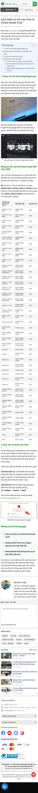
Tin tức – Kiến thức (8, 643)
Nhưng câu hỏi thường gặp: (13, 59)
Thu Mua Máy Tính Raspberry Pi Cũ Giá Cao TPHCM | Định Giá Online (24, 663)
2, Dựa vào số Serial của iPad (13, 56)
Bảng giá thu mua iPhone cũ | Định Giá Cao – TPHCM (24, 655)
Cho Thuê (13, 636)
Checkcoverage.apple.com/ (11, 498)
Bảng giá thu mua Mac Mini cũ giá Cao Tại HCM (24, 681)
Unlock (26, 643)
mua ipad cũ (13, 31)
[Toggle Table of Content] (32, 45)
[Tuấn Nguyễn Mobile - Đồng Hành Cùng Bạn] (9, 3)
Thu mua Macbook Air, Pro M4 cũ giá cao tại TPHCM (25, 689)
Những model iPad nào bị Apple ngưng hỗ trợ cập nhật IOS (20, 65)
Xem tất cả (33, 650)
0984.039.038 (13, 705)
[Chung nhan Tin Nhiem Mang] (22, 756)
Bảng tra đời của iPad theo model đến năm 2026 (17, 52)
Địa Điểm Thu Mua (7, 639)
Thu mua (18, 639)
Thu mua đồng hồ (29, 639)
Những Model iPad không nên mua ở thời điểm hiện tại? (20, 69)
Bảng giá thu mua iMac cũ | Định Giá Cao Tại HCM (25, 673)
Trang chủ (4, 16)
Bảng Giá (5, 636)
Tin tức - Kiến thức (15, 16)
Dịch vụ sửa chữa (24, 636)
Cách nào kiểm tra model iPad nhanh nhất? (19, 61)
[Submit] (35, 4)
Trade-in (19, 643)
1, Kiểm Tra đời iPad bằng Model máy (16, 49)
